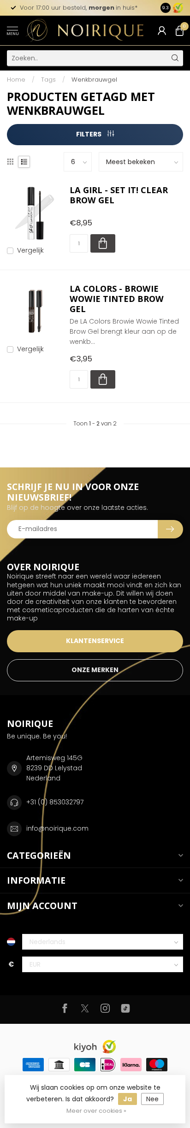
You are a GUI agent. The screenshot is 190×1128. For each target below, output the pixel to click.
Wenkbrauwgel (94, 79)
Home (16, 79)
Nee (152, 1099)
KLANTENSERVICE (95, 640)
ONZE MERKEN (95, 669)
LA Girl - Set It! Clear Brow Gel (119, 195)
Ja (127, 1099)
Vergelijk (30, 250)
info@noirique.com (57, 828)
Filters (89, 134)
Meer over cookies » (96, 1111)
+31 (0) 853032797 (54, 802)
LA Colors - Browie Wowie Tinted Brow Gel (117, 299)
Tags (48, 79)
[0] (179, 30)
